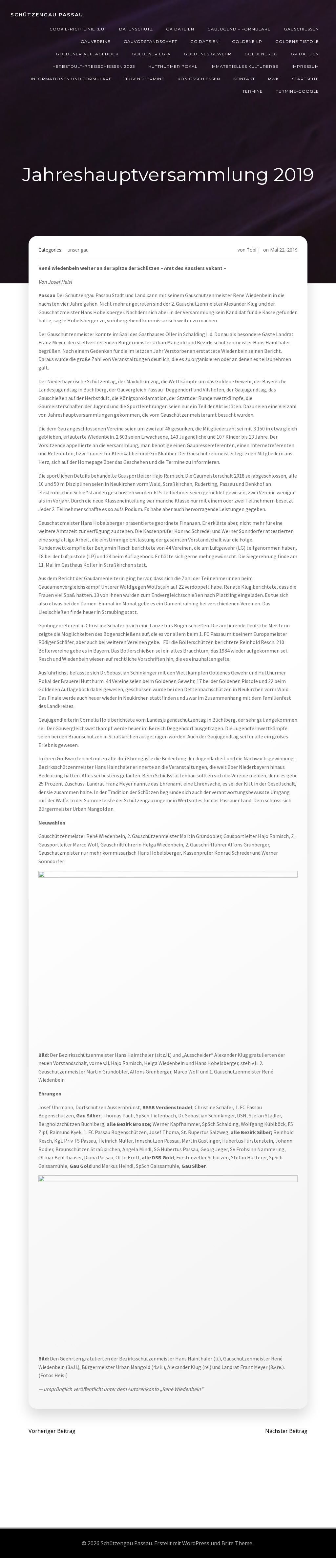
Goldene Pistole (297, 41)
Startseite (305, 78)
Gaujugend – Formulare (239, 29)
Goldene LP (247, 41)
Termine (252, 91)
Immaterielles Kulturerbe (245, 66)
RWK (273, 78)
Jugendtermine (144, 78)
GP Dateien (305, 53)
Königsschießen (199, 78)
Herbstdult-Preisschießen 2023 (93, 66)
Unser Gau (78, 250)
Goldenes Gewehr (207, 53)
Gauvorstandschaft (150, 41)
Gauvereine (96, 41)
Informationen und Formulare (71, 78)
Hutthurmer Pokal (173, 66)
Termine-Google (297, 91)
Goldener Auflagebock (87, 53)
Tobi (251, 250)
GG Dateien (204, 41)
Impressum (305, 66)
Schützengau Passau (46, 14)
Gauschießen (301, 29)
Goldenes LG (261, 53)
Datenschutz (136, 29)
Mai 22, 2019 (284, 250)
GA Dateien (180, 29)
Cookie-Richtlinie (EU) (78, 29)
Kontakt (244, 78)
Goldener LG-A (151, 53)
